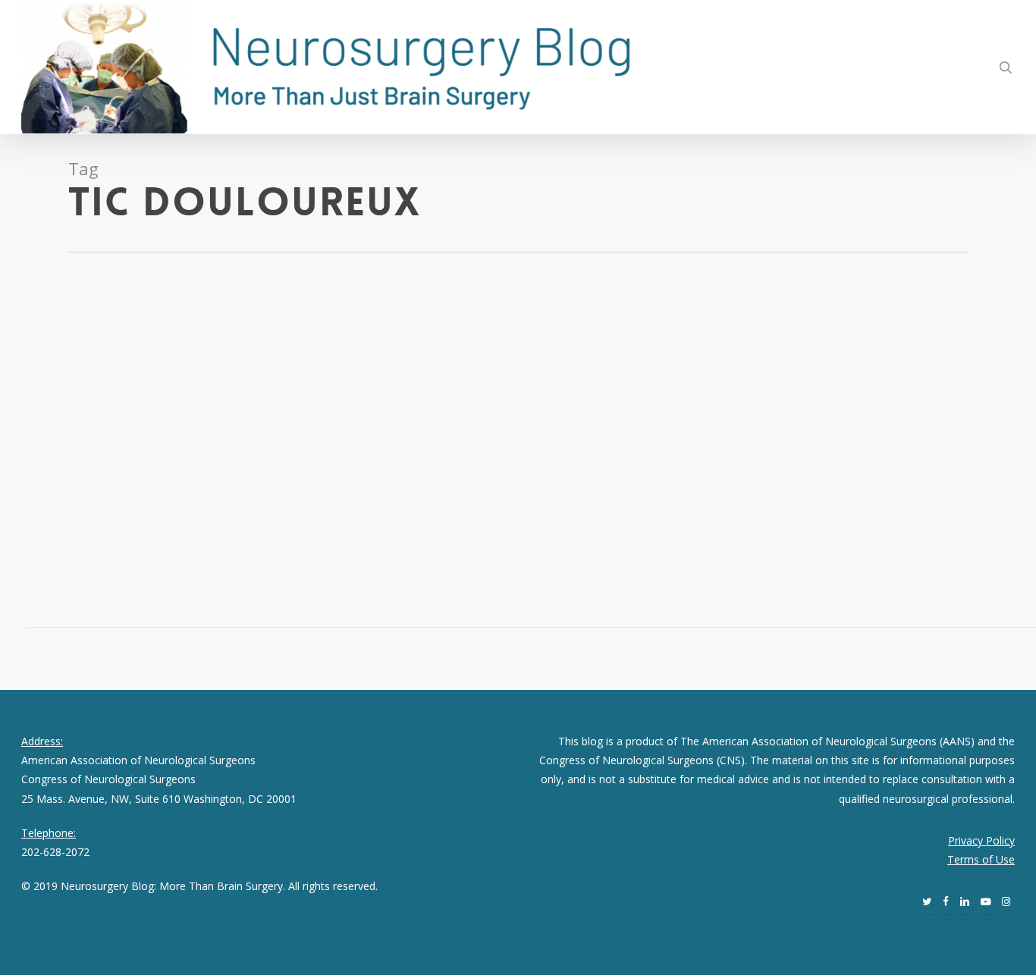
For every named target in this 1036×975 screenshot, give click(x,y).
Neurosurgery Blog (92, 377)
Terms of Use (981, 859)
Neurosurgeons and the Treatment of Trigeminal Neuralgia (138, 330)
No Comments (154, 396)
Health (76, 396)
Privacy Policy (981, 840)
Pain (104, 396)
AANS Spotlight (175, 377)
